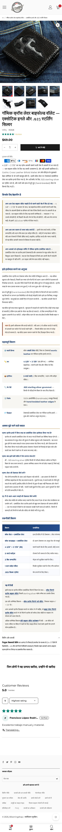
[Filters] (5, 701)
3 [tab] (22, 80)
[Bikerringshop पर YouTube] (19, 762)
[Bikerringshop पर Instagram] (15, 762)
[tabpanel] (31, 52)
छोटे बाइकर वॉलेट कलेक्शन (29, 621)
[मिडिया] (58, 25)
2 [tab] (18, 80)
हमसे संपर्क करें (35, 798)
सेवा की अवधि (22, 798)
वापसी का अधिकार (29, 808)
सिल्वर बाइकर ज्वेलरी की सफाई (38, 803)
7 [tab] (39, 80)
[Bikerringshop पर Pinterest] (11, 762)
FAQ (17, 808)
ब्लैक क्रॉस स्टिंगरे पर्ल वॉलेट (33, 601)
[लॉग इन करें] (50, 7)
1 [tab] (13, 80)
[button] (8, 134)
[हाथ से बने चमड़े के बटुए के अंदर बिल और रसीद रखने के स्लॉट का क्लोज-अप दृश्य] (7, 103)
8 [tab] (44, 80)
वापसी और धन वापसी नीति (22, 793)
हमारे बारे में (48, 798)
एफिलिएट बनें (6, 808)
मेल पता (6, 778)
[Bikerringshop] (17, 7)
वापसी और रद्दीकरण (46, 808)
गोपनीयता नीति (40, 793)
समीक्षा (4, 803)
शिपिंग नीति (5, 793)
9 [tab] (48, 80)
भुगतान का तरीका (7, 798)
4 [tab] (26, 80)
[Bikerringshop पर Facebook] (3, 762)
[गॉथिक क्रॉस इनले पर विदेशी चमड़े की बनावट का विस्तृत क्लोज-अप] (31, 103)
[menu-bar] (5, 7)
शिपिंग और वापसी (8, 637)
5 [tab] (31, 80)
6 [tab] (35, 80)
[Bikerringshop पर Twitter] (7, 762)
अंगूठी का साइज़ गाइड (17, 803)
